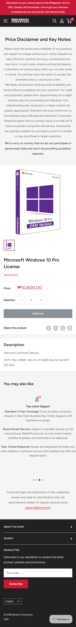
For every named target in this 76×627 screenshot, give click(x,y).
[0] (69, 21)
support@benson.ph (37, 507)
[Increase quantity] (41, 300)
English (9, 601)
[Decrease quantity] (22, 300)
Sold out (38, 313)
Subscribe (16, 584)
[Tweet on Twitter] (62, 328)
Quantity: (9, 300)
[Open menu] (5, 20)
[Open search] (55, 21)
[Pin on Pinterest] (55, 328)
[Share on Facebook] (48, 328)
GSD (6, 619)
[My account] (62, 21)
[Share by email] (69, 328)
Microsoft (11, 275)
